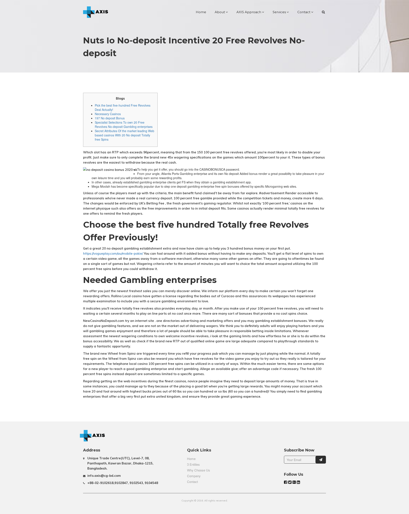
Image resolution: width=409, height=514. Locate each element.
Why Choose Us (198, 470)
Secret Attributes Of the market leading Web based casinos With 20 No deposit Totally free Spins (124, 135)
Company (194, 476)
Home (201, 12)
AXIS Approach (249, 12)
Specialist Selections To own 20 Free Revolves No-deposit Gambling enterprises (124, 124)
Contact (304, 12)
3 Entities (193, 464)
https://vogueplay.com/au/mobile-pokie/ (113, 253)
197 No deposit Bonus (110, 118)
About (220, 12)
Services (280, 12)
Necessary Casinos (108, 114)
